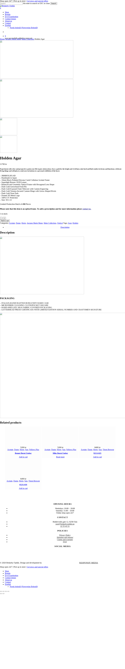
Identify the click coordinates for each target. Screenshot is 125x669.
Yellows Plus (34, 450)
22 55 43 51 (65, 526)
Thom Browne (108, 450)
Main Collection (28, 39)
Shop (7, 571)
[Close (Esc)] (8, 591)
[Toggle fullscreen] (3, 591)
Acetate (12, 223)
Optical (60, 223)
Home (2, 39)
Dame (18, 223)
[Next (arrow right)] (3, 593)
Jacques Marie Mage (13, 39)
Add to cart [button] (23, 457)
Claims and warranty (65, 540)
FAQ (65, 542)
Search (53, 3)
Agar (70, 223)
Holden (75, 223)
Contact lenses (10, 578)
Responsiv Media (88, 563)
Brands (7, 573)
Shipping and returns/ (65, 537)
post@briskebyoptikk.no (65, 524)
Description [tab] (65, 227)
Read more (60, 457)
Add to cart (5, 221)
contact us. (86, 209)
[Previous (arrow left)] (1, 593)
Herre (23, 223)
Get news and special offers (37, 1)
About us (8, 580)
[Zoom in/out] (1, 591)
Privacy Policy (65, 535)
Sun (26, 450)
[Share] (6, 591)
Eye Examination (11, 575)
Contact (8, 582)
